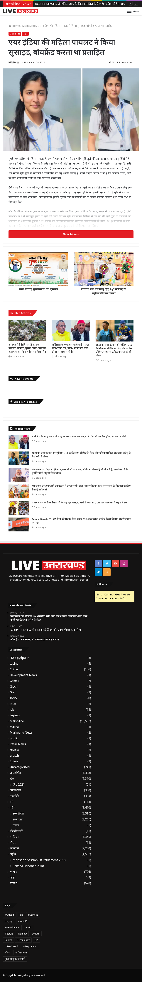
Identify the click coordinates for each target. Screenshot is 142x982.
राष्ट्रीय (25, 33)
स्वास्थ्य (13, 883)
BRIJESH (12, 62)
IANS (13, 698)
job (12, 710)
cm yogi (9, 921)
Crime (14, 669)
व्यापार (13, 872)
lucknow (22, 933)
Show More (70, 234)
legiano (15, 715)
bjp (21, 914)
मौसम (13, 843)
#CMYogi (9, 914)
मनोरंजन (14, 837)
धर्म (11, 802)
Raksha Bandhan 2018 (28, 866)
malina (14, 727)
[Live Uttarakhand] (20, 11)
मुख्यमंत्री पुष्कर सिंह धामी (15, 958)
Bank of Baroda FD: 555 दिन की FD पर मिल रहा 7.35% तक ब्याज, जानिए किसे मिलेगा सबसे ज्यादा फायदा (81, 521)
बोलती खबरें (16, 831)
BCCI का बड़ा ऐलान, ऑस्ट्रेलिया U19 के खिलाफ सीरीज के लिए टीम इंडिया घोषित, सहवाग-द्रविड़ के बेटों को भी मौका (114, 350)
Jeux (13, 704)
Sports (8, 940)
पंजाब (16, 825)
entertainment (12, 927)
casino (14, 664)
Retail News (18, 744)
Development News (23, 675)
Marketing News (21, 733)
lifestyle (9, 933)
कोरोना (7, 952)
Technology (23, 940)
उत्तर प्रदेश (18, 813)
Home (15, 25)
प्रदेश (12, 807)
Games (14, 681)
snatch (14, 756)
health (28, 927)
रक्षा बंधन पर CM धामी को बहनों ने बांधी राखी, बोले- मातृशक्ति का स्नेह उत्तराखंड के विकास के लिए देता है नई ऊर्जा (81, 488)
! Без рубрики (19, 658)
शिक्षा (12, 877)
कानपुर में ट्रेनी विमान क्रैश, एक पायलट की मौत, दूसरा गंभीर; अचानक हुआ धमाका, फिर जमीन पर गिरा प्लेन (27, 348)
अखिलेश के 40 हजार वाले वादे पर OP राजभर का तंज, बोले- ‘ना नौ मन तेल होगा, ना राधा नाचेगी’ (70, 348)
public (14, 738)
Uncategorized (20, 767)
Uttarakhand (11, 946)
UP (36, 940)
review (14, 750)
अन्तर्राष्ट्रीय (15, 773)
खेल (12, 779)
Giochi (14, 687)
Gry (12, 692)
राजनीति (14, 848)
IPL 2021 (19, 784)
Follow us (102, 584)
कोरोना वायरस (21, 952)
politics (36, 933)
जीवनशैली (15, 790)
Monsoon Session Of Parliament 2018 (39, 860)
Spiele (14, 761)
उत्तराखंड (18, 819)
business (33, 914)
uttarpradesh (30, 946)
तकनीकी (14, 796)
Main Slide (29, 25)
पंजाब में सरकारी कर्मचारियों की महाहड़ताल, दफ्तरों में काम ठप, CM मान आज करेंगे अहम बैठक (79, 502)
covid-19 (22, 921)
